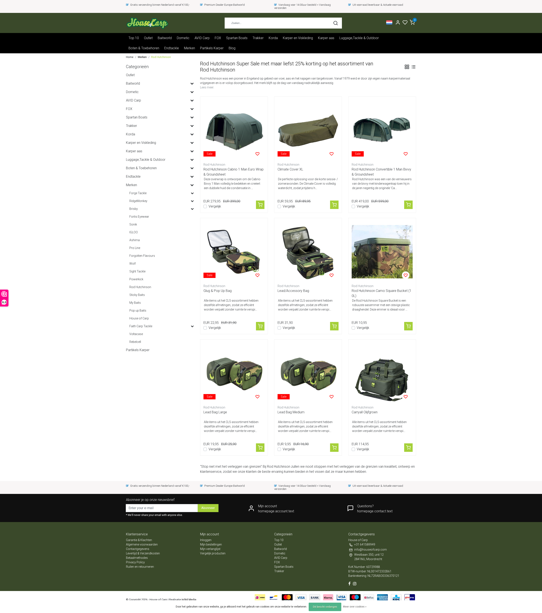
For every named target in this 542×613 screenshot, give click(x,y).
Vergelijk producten (212, 553)
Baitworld (165, 38)
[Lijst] (413, 67)
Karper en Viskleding (298, 38)
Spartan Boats (236, 38)
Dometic (183, 38)
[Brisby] (192, 209)
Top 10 (134, 38)
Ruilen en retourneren (140, 566)
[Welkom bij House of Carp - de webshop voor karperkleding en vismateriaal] (147, 23)
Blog (232, 48)
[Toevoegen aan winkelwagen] (260, 205)
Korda (273, 38)
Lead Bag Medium (291, 412)
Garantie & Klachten (139, 540)
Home (129, 57)
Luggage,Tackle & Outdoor (359, 38)
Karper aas (326, 38)
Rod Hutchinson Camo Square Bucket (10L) (381, 293)
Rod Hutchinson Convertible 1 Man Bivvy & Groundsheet (381, 171)
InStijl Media (188, 599)
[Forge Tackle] (192, 193)
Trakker (258, 38)
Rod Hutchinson (161, 57)
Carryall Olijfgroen (364, 412)
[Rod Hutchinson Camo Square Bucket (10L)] (382, 251)
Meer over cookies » (354, 606)
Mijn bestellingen (211, 544)
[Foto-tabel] (407, 67)
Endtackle (171, 48)
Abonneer (208, 508)
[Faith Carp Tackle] (192, 326)
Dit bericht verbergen (325, 606)
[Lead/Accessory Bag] (308, 251)
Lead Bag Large (215, 412)
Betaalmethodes (137, 557)
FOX (218, 38)
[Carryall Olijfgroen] (382, 373)
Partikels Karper (212, 48)
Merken (189, 48)
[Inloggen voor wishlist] (257, 154)
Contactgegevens (137, 549)
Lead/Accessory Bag (293, 291)
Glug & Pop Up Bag (217, 291)
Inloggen (206, 540)
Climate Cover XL (290, 169)
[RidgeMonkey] (192, 201)
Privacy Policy (135, 562)
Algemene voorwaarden (142, 544)
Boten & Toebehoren (144, 48)
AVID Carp (202, 38)
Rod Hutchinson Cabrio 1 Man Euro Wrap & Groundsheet (233, 171)
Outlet (148, 38)
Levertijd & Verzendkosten (143, 553)
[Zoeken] (335, 23)
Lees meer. (207, 87)
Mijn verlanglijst (210, 549)
